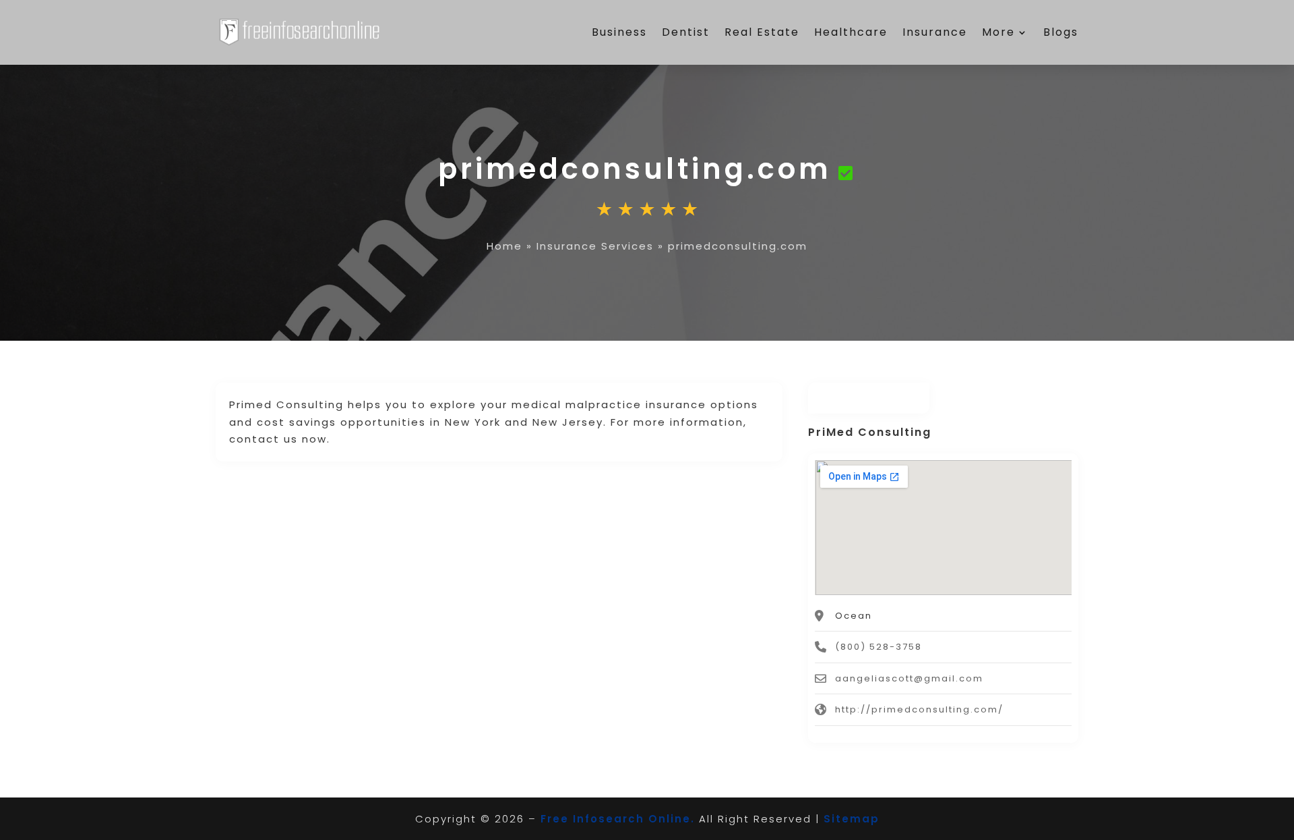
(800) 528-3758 (878, 646)
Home (504, 246)
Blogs (1060, 32)
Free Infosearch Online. (618, 819)
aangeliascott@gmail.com (909, 678)
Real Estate (762, 32)
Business (619, 32)
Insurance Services (595, 246)
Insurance (934, 32)
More (998, 32)
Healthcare (851, 32)
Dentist (686, 32)
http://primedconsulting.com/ (919, 709)
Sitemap (852, 819)
